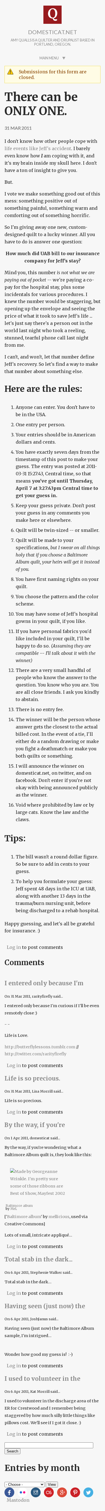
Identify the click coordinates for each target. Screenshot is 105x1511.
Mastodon (18, 1500)
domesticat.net (52, 32)
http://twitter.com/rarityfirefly (35, 1053)
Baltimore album (24, 1216)
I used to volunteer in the (42, 1378)
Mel (13, 1209)
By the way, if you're (34, 1125)
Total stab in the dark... (39, 1259)
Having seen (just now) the (44, 1306)
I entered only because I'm (43, 983)
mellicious (58, 1216)
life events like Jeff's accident (37, 148)
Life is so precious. (33, 1078)
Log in (14, 947)
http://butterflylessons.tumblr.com (39, 1046)
